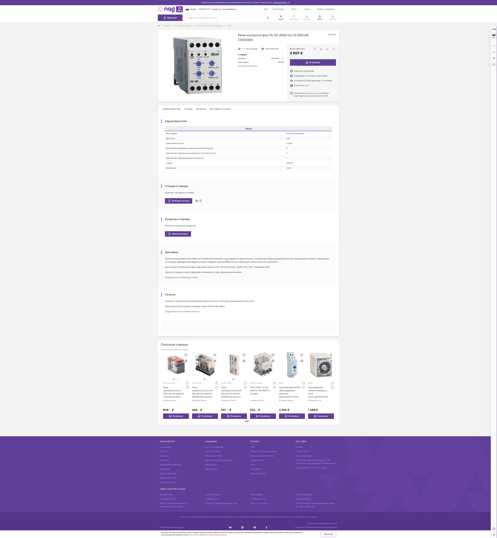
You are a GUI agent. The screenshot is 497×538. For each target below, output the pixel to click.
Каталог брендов (168, 473)
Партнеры (165, 469)
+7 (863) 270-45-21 (212, 499)
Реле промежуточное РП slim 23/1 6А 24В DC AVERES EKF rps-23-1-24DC (231, 392)
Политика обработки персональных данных (316, 527)
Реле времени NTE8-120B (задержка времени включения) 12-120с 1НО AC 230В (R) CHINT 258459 (290, 392)
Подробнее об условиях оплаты (182, 311)
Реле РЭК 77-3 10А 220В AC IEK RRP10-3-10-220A (260, 390)
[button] (248, 2)
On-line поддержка (214, 447)
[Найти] (267, 17)
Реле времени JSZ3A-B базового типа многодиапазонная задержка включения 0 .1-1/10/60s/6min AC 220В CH (318, 392)
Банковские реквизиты (170, 464)
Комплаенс (210, 464)
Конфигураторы (257, 473)
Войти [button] (319, 19)
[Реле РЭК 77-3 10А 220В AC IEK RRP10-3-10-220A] (263, 364)
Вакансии (164, 456)
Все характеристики (247, 66)
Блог (266, 9)
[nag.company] (230, 527)
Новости (164, 451)
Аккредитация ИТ (168, 482)
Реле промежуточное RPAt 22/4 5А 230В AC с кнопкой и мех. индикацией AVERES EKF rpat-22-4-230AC (173, 392)
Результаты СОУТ (168, 478)
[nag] (266, 527)
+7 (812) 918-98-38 (303, 499)
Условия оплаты (212, 451)
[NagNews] (254, 527)
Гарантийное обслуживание (218, 460)
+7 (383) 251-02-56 (257, 499)
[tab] (171, 109)
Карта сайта (211, 469)
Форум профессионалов (262, 456)
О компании (165, 447)
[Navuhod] (242, 527)
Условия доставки (213, 456)
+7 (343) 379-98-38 (167, 499)
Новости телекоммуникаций (263, 451)
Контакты (164, 460)
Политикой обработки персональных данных (209, 535)
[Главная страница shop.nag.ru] (170, 9)
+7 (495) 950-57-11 (204, 9)
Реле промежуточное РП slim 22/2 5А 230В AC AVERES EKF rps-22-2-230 (202, 392)
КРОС (253, 464)
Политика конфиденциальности (322, 523)
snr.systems (255, 469)
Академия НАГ (257, 460)
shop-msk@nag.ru (229, 9)
